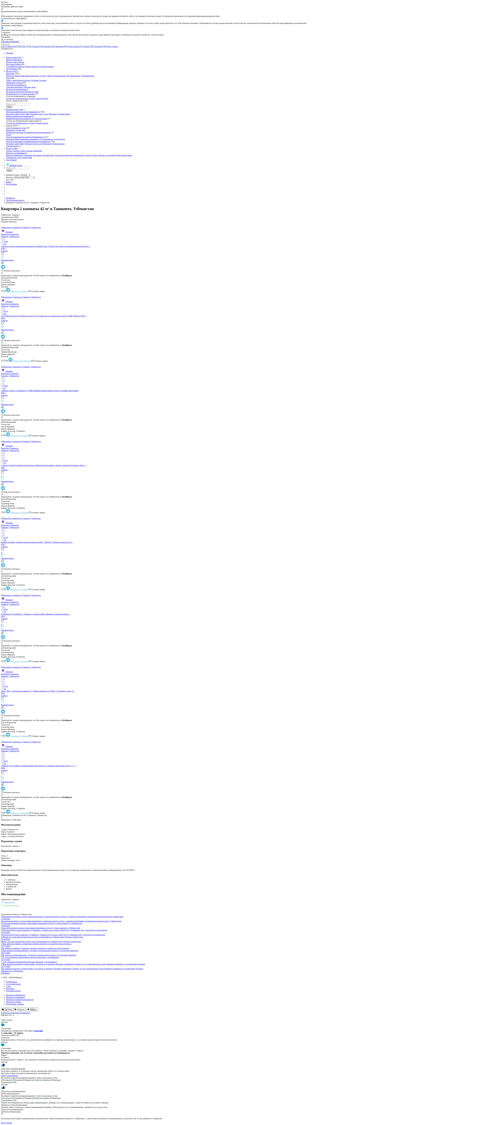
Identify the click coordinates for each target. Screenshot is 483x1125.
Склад (45, 114)
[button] (7, 49)
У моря (49, 76)
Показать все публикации (12, 971)
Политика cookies (13, 1002)
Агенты (32, 98)
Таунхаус (43, 80)
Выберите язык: (13, 175)
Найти (9, 107)
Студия (42, 76)
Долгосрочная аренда (15, 200)
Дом (23, 130)
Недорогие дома (32, 92)
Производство (36, 114)
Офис (27, 114)
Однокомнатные (59, 76)
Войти (9, 182)
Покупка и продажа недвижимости (70, 155)
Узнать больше (157, 35)
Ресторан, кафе (12, 114)
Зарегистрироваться (9, 1075)
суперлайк (38, 1031)
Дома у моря (11, 80)
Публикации (11, 982)
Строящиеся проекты (15, 66)
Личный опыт (48, 155)
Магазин (52, 114)
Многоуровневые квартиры (26, 76)
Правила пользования (15, 997)
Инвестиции (121, 155)
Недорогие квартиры (15, 92)
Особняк (34, 80)
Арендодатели (42, 98)
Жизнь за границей (107, 155)
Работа (95, 155)
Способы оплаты (13, 991)
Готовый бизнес (63, 114)
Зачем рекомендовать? (10, 1094)
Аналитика (28, 155)
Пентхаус (10, 76)
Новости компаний (14, 155)
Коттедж (26, 80)
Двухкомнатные (73, 76)
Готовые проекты (46, 66)
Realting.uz (10, 198)
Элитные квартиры (14, 87)
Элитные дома (29, 87)
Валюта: (9, 177)
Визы (129, 155)
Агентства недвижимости (17, 98)
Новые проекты (31, 66)
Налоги (89, 155)
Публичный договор (15, 1004)
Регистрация (11, 184)
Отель (22, 114)
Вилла (20, 80)
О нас (8, 986)
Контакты (10, 988)
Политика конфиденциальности (20, 1000)
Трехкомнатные (87, 76)
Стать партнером (13, 984)
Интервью (37, 155)
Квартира (10, 130)
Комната (49, 139)
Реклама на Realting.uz (15, 995)
